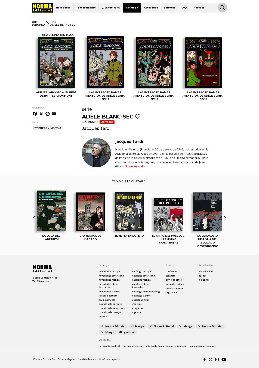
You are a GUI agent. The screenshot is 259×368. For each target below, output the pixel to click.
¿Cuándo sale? (110, 7)
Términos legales (66, 359)
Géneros (136, 303)
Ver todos (107, 122)
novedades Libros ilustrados (108, 285)
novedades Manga (109, 279)
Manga (139, 326)
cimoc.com (181, 346)
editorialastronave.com (159, 346)
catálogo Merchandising (146, 291)
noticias (103, 316)
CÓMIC (35, 22)
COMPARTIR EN (38, 108)
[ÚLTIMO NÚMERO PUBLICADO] (56, 62)
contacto (170, 275)
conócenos (172, 271)
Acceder (199, 7)
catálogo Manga (141, 279)
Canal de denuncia (87, 359)
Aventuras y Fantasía (47, 128)
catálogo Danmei (141, 295)
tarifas (202, 275)
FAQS (184, 7)
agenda (136, 312)
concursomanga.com (202, 346)
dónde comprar (174, 288)
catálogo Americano (143, 275)
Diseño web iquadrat (109, 359)
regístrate (171, 292)
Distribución (206, 265)
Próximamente (86, 7)
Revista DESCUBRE (108, 295)
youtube (129, 332)
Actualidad (151, 7)
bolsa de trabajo (175, 284)
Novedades (63, 7)
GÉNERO (35, 122)
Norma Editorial (115, 326)
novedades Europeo (110, 271)
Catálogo (132, 7)
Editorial (169, 7)
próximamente (107, 299)
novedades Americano (111, 275)
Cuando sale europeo (110, 303)
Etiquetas (137, 308)
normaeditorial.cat (109, 346)
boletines (204, 279)
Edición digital (140, 299)
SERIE (53, 22)
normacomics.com (133, 346)
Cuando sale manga (110, 312)
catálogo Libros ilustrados (140, 285)
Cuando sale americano (112, 308)
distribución (206, 271)
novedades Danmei (109, 291)
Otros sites (104, 339)
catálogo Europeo (142, 271)
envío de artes (174, 279)
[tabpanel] (56, 65)
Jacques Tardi (96, 128)
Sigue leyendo (135, 166)
